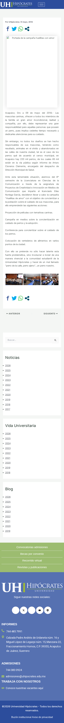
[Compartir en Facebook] (7, 28)
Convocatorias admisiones (32, 547)
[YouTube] (39, 610)
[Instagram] (31, 610)
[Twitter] (23, 610)
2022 (8, 385)
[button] (55, 4)
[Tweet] (14, 28)
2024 (8, 375)
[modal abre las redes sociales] (27, 28)
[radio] (47, 610)
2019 (7, 399)
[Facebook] (15, 610)
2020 (8, 394)
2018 (7, 404)
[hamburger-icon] (41, 4)
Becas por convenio (32, 553)
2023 (8, 380)
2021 (7, 389)
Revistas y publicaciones (32, 567)
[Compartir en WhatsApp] (20, 28)
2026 (8, 365)
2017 (7, 409)
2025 (8, 370)
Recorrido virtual (32, 560)
